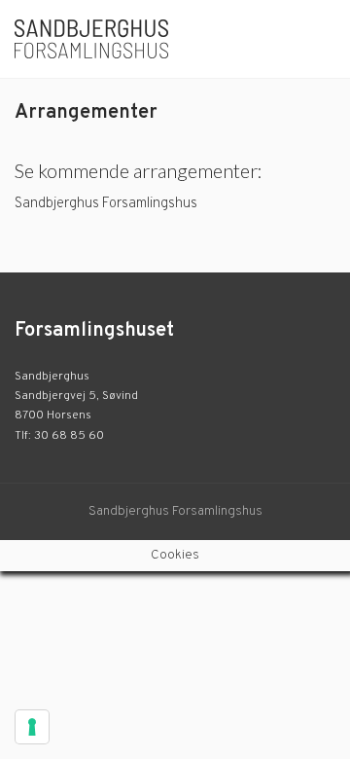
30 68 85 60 (69, 436)
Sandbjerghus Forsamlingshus (107, 204)
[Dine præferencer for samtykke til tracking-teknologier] (32, 726)
